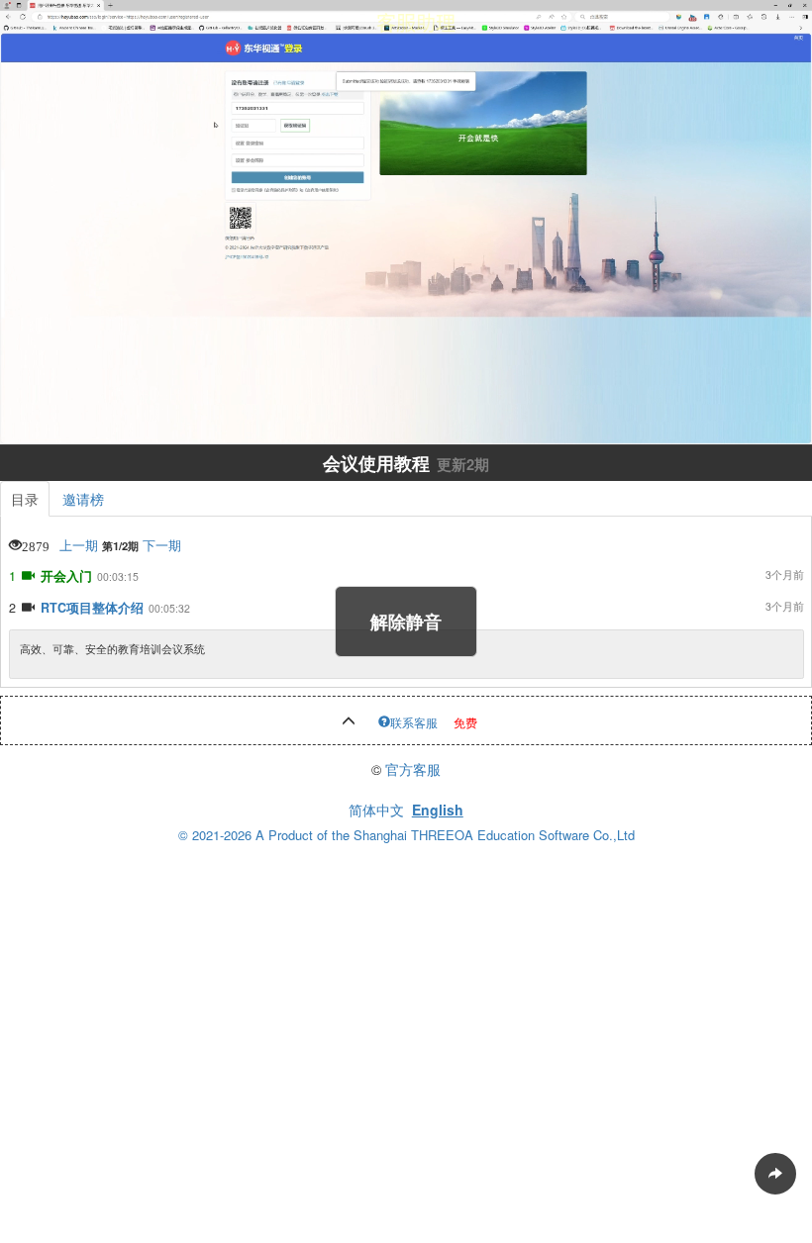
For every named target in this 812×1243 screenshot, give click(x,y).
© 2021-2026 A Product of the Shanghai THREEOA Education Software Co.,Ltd (406, 834)
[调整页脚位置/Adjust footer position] (348, 721)
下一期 (162, 545)
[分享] (775, 1173)
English (437, 809)
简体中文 (376, 809)
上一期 (78, 545)
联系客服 (414, 721)
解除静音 (406, 621)
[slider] (406, 407)
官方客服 (413, 769)
